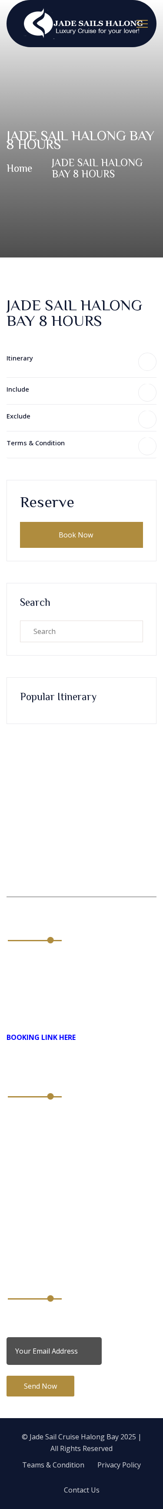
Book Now (77, 535)
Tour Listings (28, 1216)
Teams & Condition (53, 1465)
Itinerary (20, 358)
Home (19, 168)
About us (21, 1116)
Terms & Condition (36, 442)
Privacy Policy (28, 1231)
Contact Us (82, 1490)
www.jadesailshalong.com (60, 1013)
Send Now (40, 1386)
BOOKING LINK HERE (41, 1037)
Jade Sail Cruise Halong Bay (74, 1436)
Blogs (16, 1147)
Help (14, 1246)
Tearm (17, 1201)
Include (18, 389)
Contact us (24, 1162)
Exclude (18, 416)
